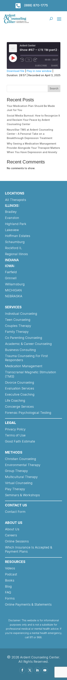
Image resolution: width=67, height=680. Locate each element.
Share (54, 65)
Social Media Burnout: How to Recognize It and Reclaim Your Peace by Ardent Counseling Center (33, 120)
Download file (15, 70)
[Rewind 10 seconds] (22, 60)
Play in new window (39, 70)
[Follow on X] (30, 670)
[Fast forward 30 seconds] (35, 60)
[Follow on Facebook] (22, 670)
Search (54, 88)
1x (29, 60)
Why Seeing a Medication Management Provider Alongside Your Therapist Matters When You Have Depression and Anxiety (33, 148)
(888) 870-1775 (36, 5)
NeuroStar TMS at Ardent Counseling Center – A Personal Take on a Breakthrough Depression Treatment (30, 134)
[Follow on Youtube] (45, 670)
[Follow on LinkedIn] (37, 670)
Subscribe (41, 65)
